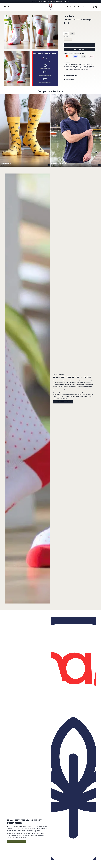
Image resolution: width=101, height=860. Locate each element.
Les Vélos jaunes (6, 163)
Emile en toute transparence (16, 841)
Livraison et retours (69, 79)
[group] (50, 1)
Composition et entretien (70, 75)
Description (67, 62)
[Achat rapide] (49, 165)
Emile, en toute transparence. (62, 402)
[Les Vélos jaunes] (25, 130)
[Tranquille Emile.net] (50, 7)
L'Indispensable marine (59, 163)
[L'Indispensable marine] (75, 130)
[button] (28, 7)
